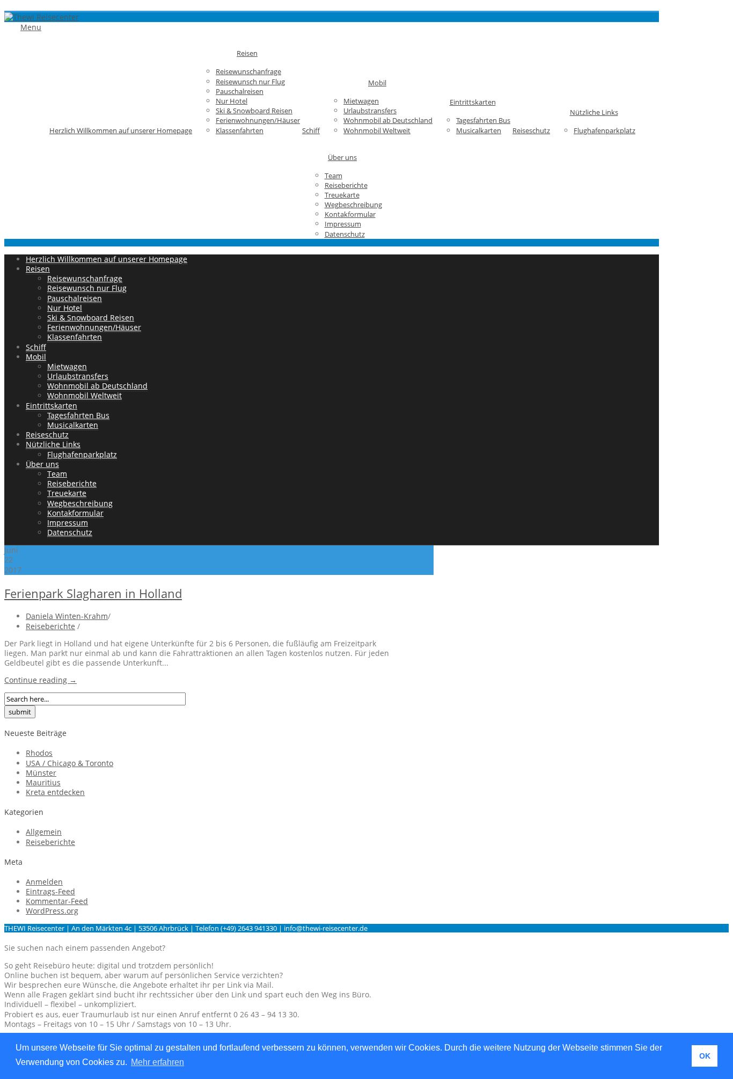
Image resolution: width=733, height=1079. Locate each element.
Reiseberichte (346, 185)
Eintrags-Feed (50, 891)
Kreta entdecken (55, 792)
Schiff (311, 130)
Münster (41, 773)
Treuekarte (342, 195)
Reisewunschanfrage (248, 71)
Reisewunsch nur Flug (250, 81)
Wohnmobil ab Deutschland (388, 120)
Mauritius (43, 782)
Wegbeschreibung (353, 204)
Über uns (342, 157)
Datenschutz (345, 234)
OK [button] (704, 1056)
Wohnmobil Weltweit (377, 130)
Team (333, 175)
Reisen (247, 53)
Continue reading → (40, 680)
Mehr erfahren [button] (157, 1062)
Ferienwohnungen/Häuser (258, 120)
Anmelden (44, 882)
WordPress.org (52, 911)
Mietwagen (361, 101)
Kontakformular (350, 214)
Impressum (343, 224)
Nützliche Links (594, 112)
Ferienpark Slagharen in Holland (93, 593)
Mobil (377, 83)
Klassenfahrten (239, 130)
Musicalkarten (478, 130)
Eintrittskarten (473, 102)
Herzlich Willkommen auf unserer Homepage (120, 130)
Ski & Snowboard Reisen (254, 110)
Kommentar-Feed (57, 901)
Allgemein (44, 832)
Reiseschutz (531, 130)
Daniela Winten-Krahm (67, 616)
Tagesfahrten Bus (483, 120)
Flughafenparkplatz (604, 130)
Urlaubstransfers (370, 110)
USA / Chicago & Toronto (69, 763)
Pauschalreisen (239, 91)
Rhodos (39, 753)
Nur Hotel (231, 101)
